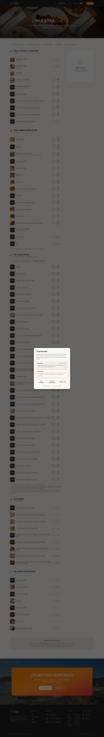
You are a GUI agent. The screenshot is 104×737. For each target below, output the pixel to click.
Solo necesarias (41, 381)
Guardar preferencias (52, 381)
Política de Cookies (47, 386)
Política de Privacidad (56, 386)
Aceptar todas (62, 381)
